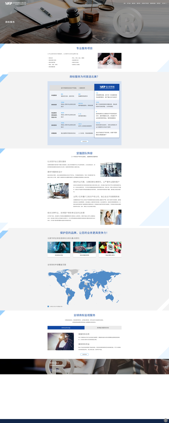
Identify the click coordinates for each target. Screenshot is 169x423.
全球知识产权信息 (145, 3)
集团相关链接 (152, 3)
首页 (125, 3)
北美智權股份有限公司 (15, 3)
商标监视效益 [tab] (66, 328)
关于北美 (128, 3)
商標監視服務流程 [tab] (103, 328)
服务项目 (138, 3)
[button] (164, 3)
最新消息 (133, 3)
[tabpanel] (84, 342)
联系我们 (158, 3)
